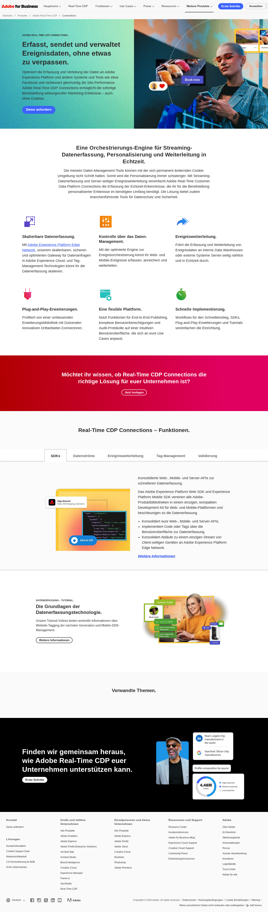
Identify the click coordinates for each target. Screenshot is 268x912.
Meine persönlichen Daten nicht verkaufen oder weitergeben (212, 905)
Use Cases (126, 6)
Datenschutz (189, 900)
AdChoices (256, 905)
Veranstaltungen (231, 842)
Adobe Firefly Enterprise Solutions (78, 846)
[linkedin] (53, 900)
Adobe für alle (229, 874)
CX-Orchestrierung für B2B (20, 861)
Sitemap (255, 900)
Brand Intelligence (70, 862)
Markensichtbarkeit (16, 856)
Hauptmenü (51, 6)
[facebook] (32, 900)
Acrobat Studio (68, 857)
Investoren (228, 858)
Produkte (22, 15)
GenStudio (66, 883)
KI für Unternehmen (16, 867)
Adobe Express (68, 841)
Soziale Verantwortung (234, 853)
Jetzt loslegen (134, 392)
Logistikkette (229, 864)
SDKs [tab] (55, 456)
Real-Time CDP (78, 6)
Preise (147, 6)
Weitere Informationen (156, 556)
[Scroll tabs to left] (3, 455)
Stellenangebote (231, 837)
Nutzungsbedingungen (211, 900)
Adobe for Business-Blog (182, 837)
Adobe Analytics (68, 836)
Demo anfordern (38, 109)
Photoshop (120, 862)
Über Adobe (228, 827)
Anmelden (256, 6)
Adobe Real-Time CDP (45, 15)
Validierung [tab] (207, 456)
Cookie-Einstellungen (237, 900)
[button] (15, 900)
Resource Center (178, 827)
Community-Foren (178, 853)
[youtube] (60, 900)
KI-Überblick (229, 832)
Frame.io (65, 878)
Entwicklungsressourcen (182, 858)
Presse (226, 848)
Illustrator (119, 857)
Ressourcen (168, 6)
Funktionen (102, 6)
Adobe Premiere (123, 867)
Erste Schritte (230, 6)
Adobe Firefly (121, 841)
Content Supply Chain (18, 851)
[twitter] (46, 900)
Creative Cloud (68, 867)
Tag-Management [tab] (170, 456)
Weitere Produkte (198, 6)
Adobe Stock (121, 846)
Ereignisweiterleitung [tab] (125, 456)
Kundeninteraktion (16, 846)
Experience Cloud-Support (183, 842)
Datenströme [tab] (84, 456)
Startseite (7, 15)
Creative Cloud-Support (181, 848)
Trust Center (229, 869)
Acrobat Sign (67, 852)
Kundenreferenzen (179, 832)
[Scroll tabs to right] (265, 455)
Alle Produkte (67, 830)
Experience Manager (71, 873)
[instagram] (39, 900)
